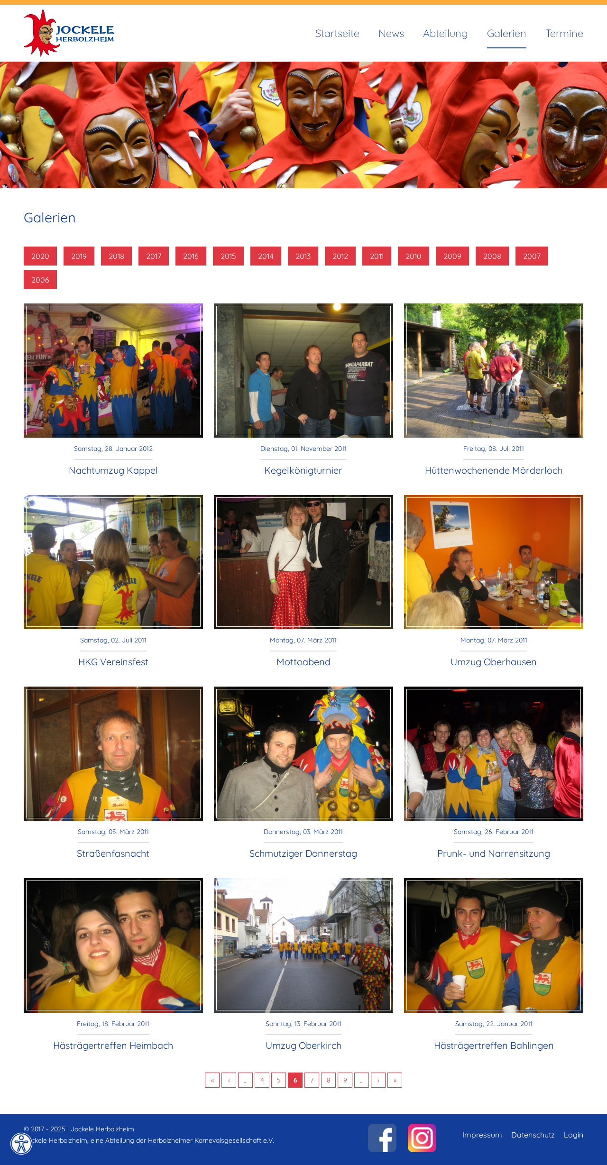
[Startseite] (69, 15)
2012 (340, 256)
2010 (413, 256)
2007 (532, 256)
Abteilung (445, 33)
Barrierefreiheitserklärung (21, 1144)
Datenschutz (533, 1134)
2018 (116, 256)
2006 (40, 279)
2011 (377, 256)
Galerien (506, 33)
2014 (266, 256)
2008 (492, 256)
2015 (228, 256)
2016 (191, 256)
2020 (40, 256)
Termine (564, 33)
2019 (79, 256)
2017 (153, 256)
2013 (303, 256)
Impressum (482, 1134)
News (391, 33)
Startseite (337, 33)
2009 (452, 256)
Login (573, 1134)
